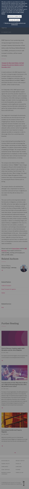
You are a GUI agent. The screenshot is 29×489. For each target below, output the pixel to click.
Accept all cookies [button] (14, 20)
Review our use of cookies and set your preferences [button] (15, 23)
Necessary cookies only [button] (14, 16)
